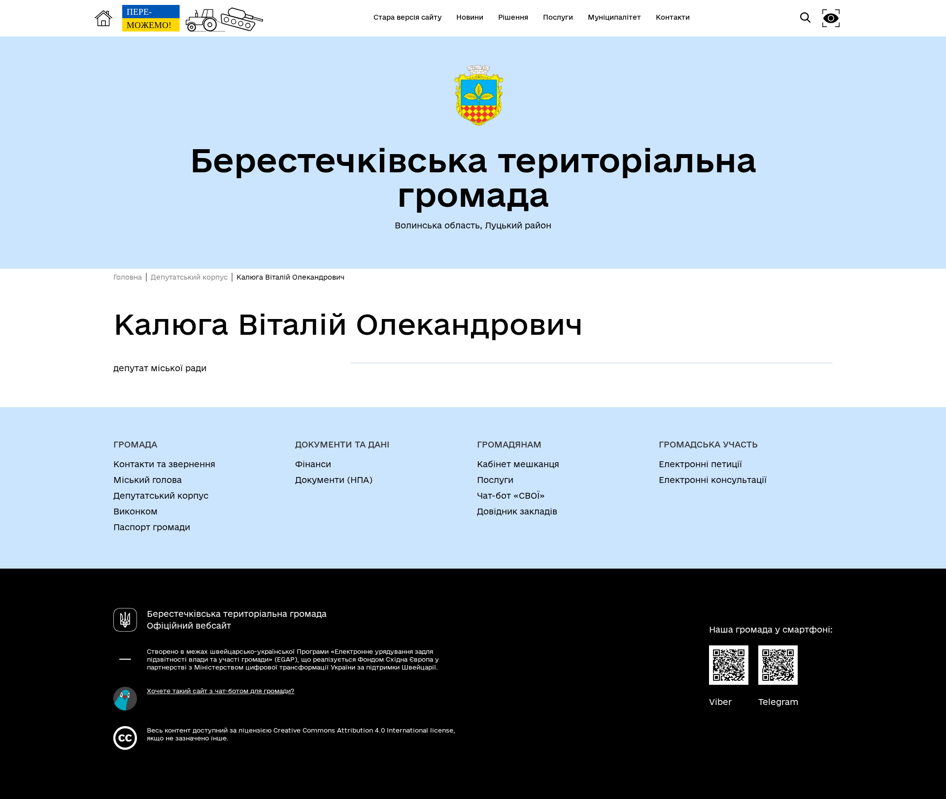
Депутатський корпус (189, 277)
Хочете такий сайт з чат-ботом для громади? (220, 690)
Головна (127, 277)
